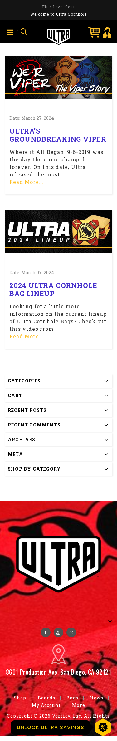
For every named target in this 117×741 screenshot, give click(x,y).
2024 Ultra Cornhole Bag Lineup (53, 289)
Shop (20, 698)
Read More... (26, 182)
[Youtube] (58, 632)
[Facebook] (46, 632)
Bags (72, 698)
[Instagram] (71, 632)
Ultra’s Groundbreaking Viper (57, 135)
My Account (46, 705)
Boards (46, 698)
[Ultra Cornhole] (58, 36)
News (96, 698)
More (78, 705)
